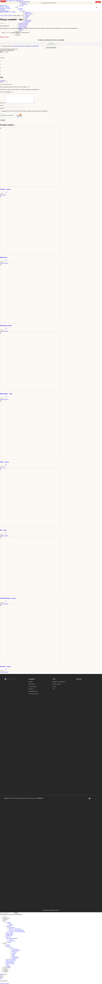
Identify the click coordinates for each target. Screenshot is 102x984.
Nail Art (20, 9)
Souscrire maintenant (51, 47)
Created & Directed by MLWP (51, 910)
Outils (6, 15)
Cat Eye (23, 3)
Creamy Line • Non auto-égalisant (17, 931)
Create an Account (4, 983)
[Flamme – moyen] (30, 186)
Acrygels (8, 922)
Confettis (27, 16)
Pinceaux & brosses (23, 24)
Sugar (26, 19)
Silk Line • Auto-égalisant (15, 929)
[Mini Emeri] (30, 254)
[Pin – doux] (30, 527)
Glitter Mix (27, 15)
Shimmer (11, 925)
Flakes (26, 17)
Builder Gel (8, 926)
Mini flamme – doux (6, 394)
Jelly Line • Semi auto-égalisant (16, 930)
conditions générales (18, 46)
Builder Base (9, 935)
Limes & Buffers (23, 25)
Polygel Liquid (9, 934)
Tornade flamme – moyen (8, 598)
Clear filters (2, 80)
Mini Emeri (3, 257)
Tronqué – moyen (5, 666)
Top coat (8, 937)
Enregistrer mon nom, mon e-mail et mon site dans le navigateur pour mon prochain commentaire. (25, 111)
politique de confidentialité (32, 46)
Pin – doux (3, 530)
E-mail (2, 108)
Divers (20, 28)
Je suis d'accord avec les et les (19, 46)
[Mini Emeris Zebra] (30, 322)
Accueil (2, 15)
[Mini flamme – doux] (30, 390)
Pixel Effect (27, 21)
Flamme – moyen (5, 189)
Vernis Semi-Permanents (24, 1)
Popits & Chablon (23, 27)
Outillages (21, 29)
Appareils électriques (24, 23)
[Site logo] (5, 13)
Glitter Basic (28, 12)
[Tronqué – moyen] (30, 663)
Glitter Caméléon (29, 13)
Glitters (23, 11)
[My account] (90, 7)
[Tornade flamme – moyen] (30, 595)
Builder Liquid (9, 933)
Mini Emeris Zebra (6, 325)
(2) (6, 192)
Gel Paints (21, 5)
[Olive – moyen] (30, 459)
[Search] (93, 7)
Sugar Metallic (28, 20)
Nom (1, 105)
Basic (10, 923)
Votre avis (3, 103)
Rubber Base (12, 927)
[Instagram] (77, 682)
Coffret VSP (25, 4)
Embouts (21, 8)
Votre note (3, 92)
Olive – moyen (4, 462)
